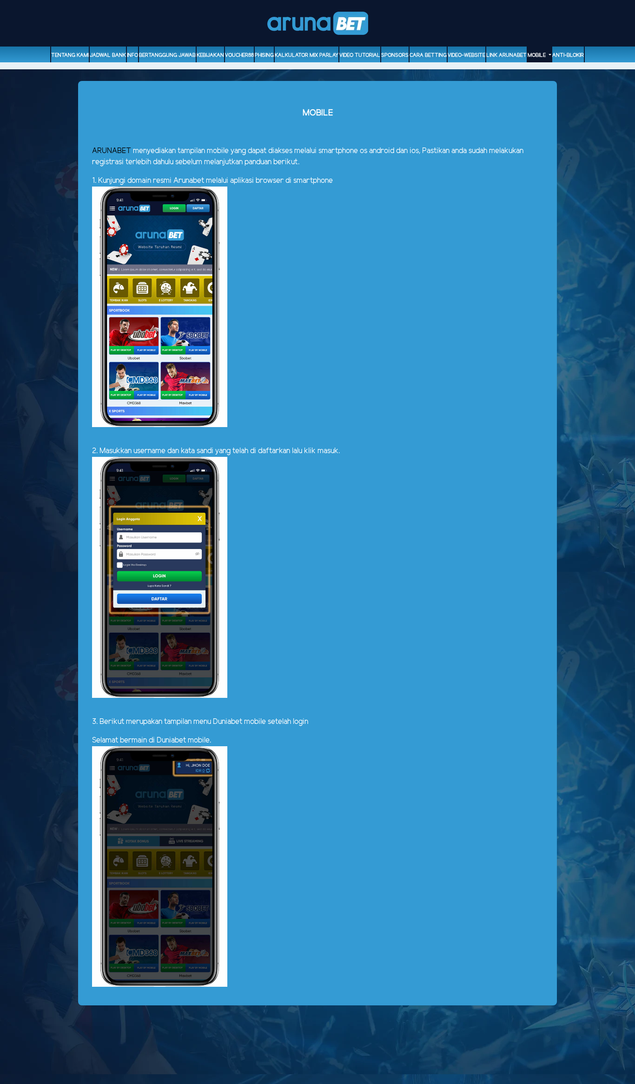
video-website (466, 55)
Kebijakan (210, 55)
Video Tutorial (359, 55)
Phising (264, 55)
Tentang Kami (70, 55)
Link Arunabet (506, 55)
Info (132, 55)
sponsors (395, 55)
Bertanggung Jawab (167, 55)
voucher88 (239, 55)
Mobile (537, 55)
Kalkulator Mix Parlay (306, 55)
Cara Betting (428, 55)
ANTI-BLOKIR (568, 55)
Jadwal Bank (108, 55)
